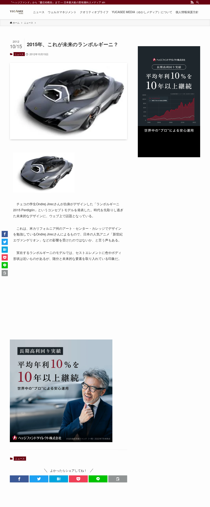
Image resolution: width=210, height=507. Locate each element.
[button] (19, 478)
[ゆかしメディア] (16, 12)
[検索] (197, 2)
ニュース (19, 54)
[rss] (192, 2)
